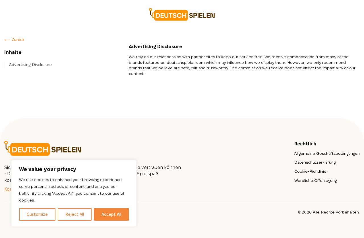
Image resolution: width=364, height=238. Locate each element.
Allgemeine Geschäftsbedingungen (327, 153)
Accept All (111, 214)
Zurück (18, 39)
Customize (37, 214)
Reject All (74, 214)
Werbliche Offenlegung (315, 180)
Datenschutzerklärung (315, 162)
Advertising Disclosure (30, 64)
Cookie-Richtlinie (310, 171)
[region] (73, 193)
